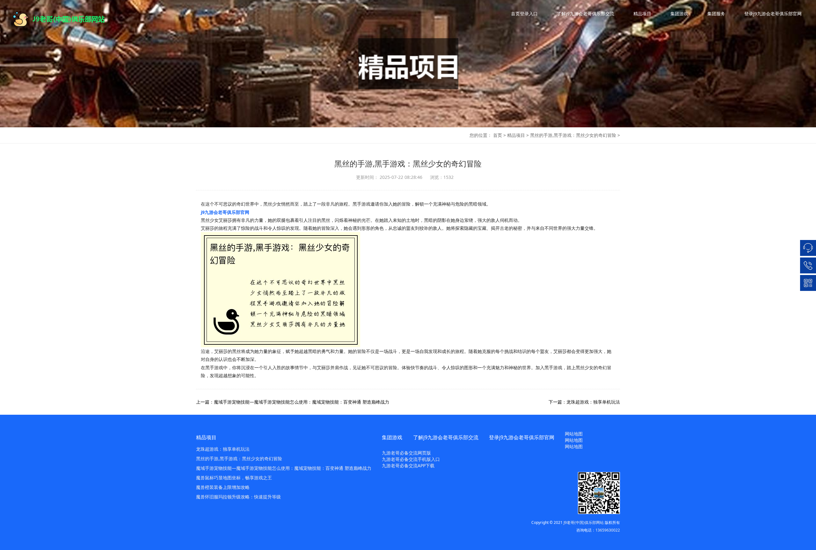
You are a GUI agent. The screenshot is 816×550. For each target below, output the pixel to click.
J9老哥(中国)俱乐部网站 (584, 522)
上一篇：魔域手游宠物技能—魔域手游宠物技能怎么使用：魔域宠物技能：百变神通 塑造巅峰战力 (292, 402)
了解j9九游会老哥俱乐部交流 (585, 14)
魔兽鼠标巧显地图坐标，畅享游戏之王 (234, 478)
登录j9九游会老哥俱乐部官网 (773, 14)
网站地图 (574, 434)
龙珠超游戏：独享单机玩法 (223, 449)
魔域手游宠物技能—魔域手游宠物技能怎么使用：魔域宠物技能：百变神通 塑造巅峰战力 (283, 468)
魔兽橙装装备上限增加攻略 (223, 487)
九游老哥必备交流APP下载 (408, 465)
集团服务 (716, 14)
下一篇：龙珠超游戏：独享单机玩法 (584, 402)
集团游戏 (679, 14)
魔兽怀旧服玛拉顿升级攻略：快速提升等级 (238, 497)
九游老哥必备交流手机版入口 (411, 459)
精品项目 (642, 14)
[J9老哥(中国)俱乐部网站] (64, 19)
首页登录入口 (524, 14)
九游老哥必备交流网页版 (406, 453)
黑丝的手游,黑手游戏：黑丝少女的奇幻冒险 (573, 135)
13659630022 (607, 530)
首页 (497, 135)
